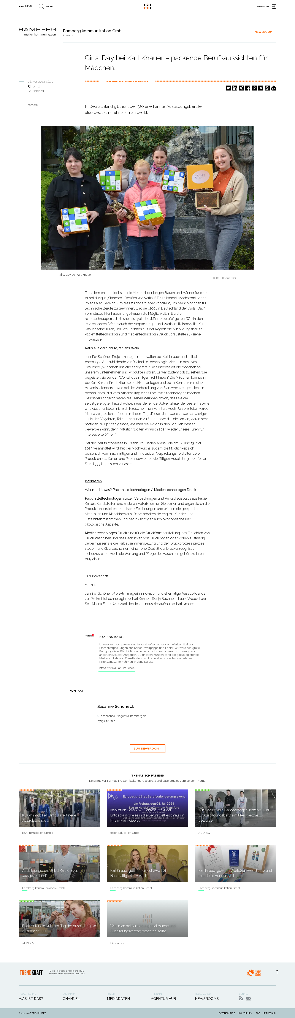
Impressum (269, 1013)
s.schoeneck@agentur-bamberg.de (123, 716)
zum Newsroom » (148, 748)
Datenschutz (227, 1013)
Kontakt (248, 998)
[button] (228, 88)
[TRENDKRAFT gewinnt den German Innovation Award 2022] (254, 973)
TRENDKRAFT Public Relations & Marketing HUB (147, 6)
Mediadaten (118, 999)
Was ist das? (31, 999)
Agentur (68, 35)
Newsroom (263, 31)
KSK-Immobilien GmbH (37, 832)
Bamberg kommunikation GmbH (43, 888)
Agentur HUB (163, 999)
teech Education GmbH (125, 832)
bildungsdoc (118, 943)
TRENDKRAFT (39, 1013)
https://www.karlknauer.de (117, 668)
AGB (258, 1013)
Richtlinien (245, 1013)
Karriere (32, 104)
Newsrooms (207, 999)
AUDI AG (204, 832)
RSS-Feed (241, 998)
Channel (71, 999)
